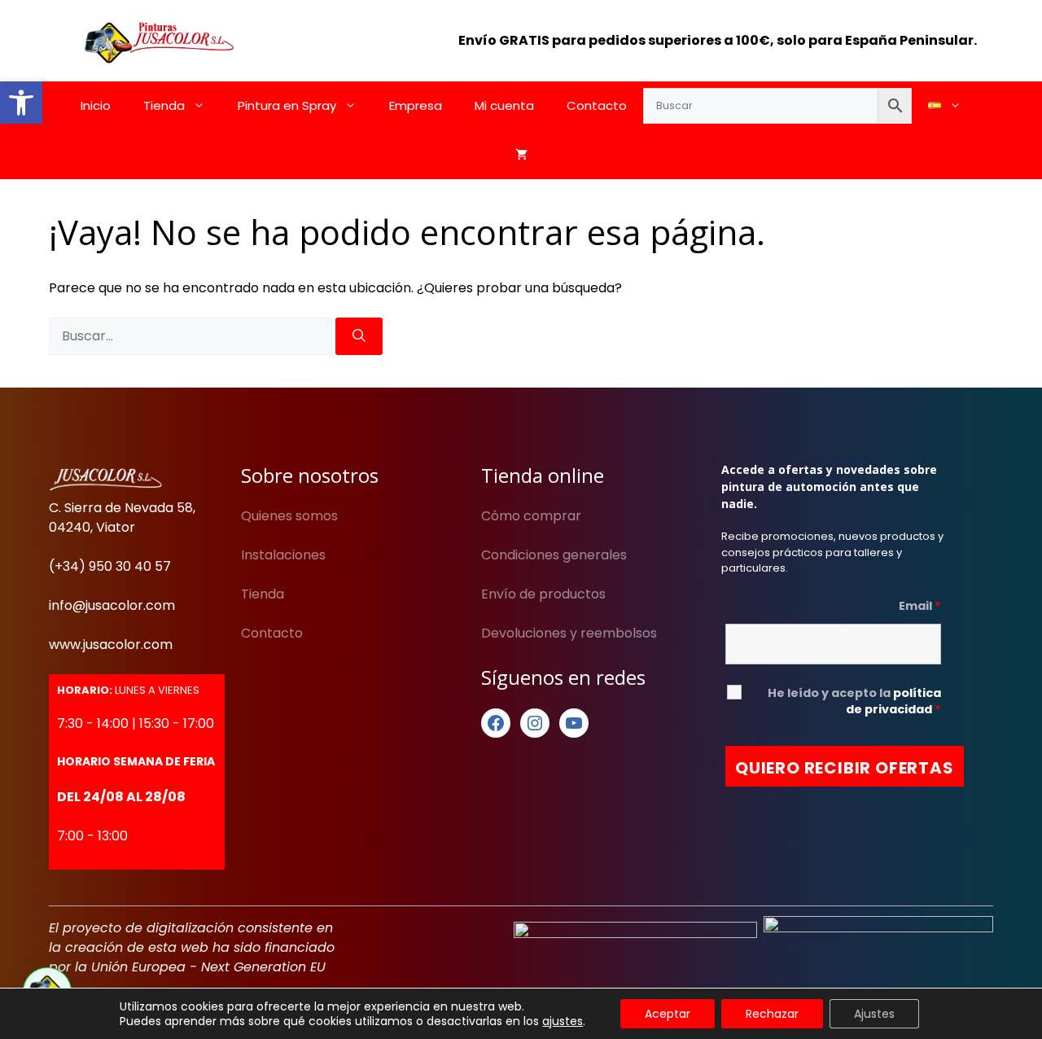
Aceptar (667, 1014)
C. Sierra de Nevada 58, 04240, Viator (122, 517)
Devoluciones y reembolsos (569, 633)
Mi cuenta (504, 105)
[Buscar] (359, 336)
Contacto (597, 105)
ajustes (562, 1021)
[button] (21, 102)
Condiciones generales (554, 555)
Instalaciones (283, 555)
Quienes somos (289, 515)
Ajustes (874, 1014)
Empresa (415, 105)
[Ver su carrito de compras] (521, 154)
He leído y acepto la (854, 701)
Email (920, 606)
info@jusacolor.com (112, 605)
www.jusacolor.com (111, 644)
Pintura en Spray (287, 105)
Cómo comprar (531, 515)
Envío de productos (543, 594)
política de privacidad (893, 701)
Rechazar (772, 1014)
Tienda (164, 105)
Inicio (96, 105)
